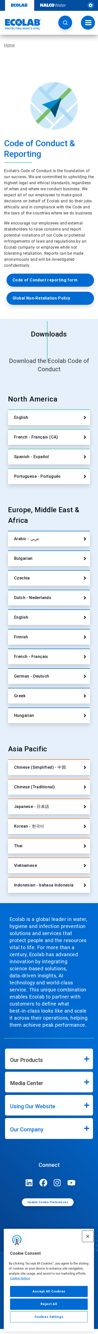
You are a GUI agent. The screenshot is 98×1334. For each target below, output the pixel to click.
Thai (18, 845)
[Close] (87, 1236)
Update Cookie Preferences (47, 1202)
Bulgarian (23, 558)
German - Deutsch (31, 676)
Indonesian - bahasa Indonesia (44, 885)
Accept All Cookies (48, 1291)
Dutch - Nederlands (32, 597)
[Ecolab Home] (21, 24)
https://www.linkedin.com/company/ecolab (29, 1183)
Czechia (22, 578)
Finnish (21, 637)
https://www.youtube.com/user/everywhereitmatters (71, 1183)
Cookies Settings (49, 1317)
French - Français (31, 656)
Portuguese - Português (37, 476)
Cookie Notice (20, 1278)
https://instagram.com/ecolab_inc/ (57, 1183)
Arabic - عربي (26, 538)
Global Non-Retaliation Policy (41, 298)
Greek (19, 695)
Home (9, 45)
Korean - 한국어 (29, 826)
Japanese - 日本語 (31, 806)
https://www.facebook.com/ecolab (43, 1183)
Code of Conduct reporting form (45, 280)
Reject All (48, 1304)
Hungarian (24, 715)
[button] (65, 22)
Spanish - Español (31, 456)
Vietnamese (25, 865)
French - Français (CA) (36, 437)
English (21, 417)
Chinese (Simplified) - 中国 (40, 767)
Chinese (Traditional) (34, 787)
